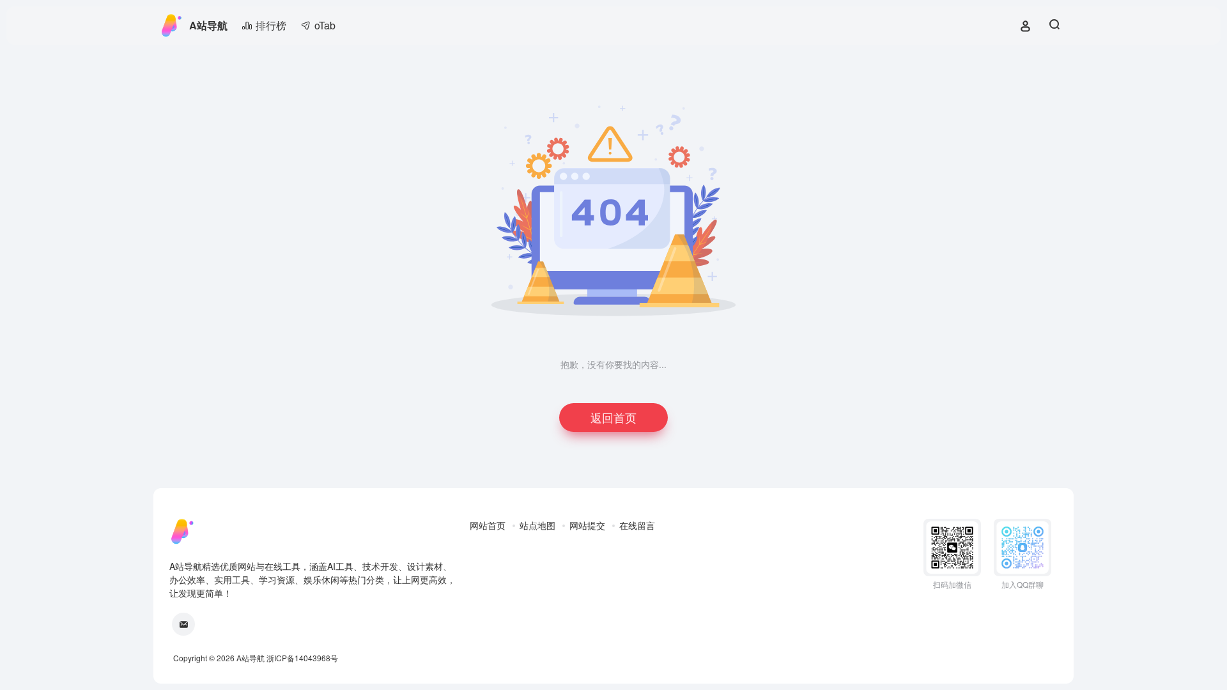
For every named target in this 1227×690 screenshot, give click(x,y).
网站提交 (587, 525)
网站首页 (487, 525)
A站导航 (208, 25)
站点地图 (537, 525)
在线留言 (637, 525)
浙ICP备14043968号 (302, 657)
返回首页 (613, 417)
